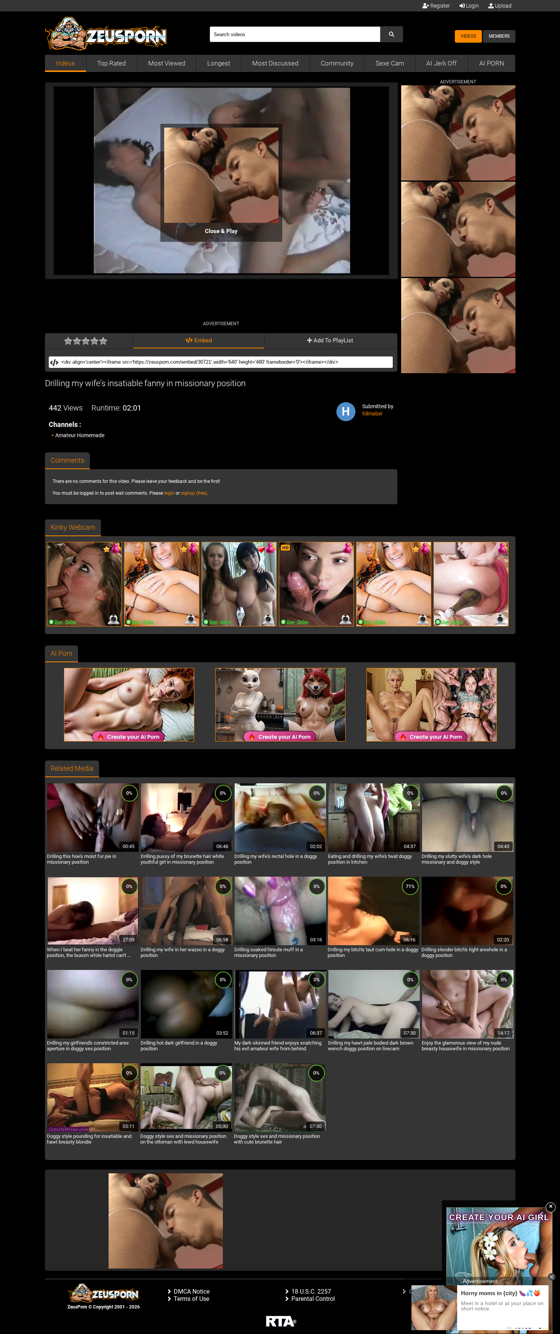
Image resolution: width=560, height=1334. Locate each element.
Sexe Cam (390, 63)
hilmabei (372, 414)
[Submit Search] (391, 34)
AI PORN (491, 63)
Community (337, 63)
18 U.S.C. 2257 (311, 1291)
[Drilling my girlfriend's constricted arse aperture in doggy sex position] (93, 1037)
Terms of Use (191, 1298)
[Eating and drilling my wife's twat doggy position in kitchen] (374, 850)
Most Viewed (166, 63)
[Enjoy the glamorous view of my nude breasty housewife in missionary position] (468, 1037)
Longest (218, 63)
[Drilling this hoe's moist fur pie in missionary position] (93, 850)
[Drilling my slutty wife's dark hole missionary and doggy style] (468, 850)
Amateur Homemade (79, 435)
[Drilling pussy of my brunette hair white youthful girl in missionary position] (187, 850)
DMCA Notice (192, 1291)
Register (439, 6)
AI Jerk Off (441, 63)
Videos (468, 36)
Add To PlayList (332, 340)
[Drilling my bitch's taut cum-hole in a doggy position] (374, 944)
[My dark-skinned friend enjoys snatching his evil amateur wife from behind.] (280, 1037)
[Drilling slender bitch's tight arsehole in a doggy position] (467, 944)
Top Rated (111, 63)
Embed (202, 340)
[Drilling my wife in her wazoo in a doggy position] (187, 944)
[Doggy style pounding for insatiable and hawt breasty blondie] (93, 1130)
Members (499, 36)
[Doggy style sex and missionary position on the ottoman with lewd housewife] (186, 1130)
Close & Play (221, 231)
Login (472, 6)
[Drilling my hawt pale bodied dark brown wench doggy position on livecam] (374, 1037)
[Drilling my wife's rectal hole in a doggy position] (280, 850)
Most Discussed (275, 63)
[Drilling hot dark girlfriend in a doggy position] (187, 1037)
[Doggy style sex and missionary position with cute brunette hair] (280, 1130)
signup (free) (194, 493)
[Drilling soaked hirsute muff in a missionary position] (280, 944)
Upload (503, 6)
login (169, 493)
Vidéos (65, 63)
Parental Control (313, 1298)
